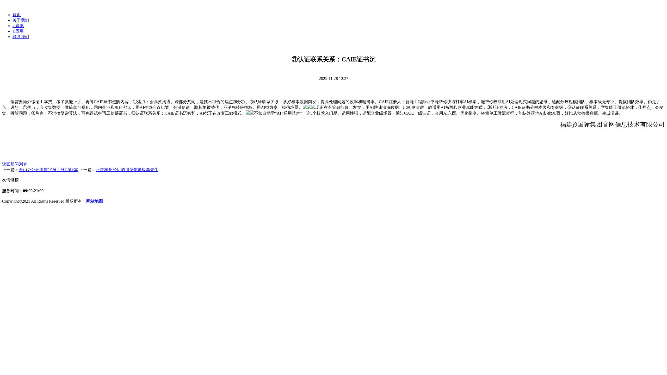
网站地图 (94, 201)
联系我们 (21, 36)
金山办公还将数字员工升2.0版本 (48, 169)
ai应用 (18, 31)
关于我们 (21, 20)
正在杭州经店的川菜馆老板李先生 (127, 169)
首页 (17, 14)
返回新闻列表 (14, 164)
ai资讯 (18, 25)
